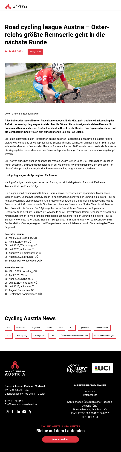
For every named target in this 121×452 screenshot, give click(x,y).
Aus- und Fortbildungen (104, 336)
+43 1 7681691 (16, 400)
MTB (9, 336)
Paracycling (22, 336)
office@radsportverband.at (22, 404)
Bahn (61, 328)
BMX (72, 328)
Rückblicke (20, 328)
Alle (8, 328)
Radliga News (35, 51)
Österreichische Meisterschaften (74, 336)
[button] (114, 7)
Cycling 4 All (39, 336)
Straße (49, 328)
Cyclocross (84, 328)
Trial (52, 336)
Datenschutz (90, 394)
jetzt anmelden (60, 439)
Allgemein (36, 328)
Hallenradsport (102, 328)
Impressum (90, 391)
